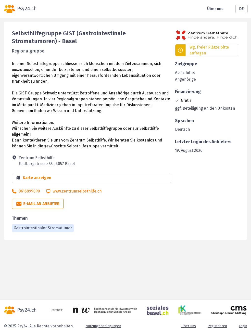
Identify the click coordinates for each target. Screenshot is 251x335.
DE (241, 8)
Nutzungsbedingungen (103, 326)
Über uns (215, 8)
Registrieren (217, 326)
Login (243, 326)
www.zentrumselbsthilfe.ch (77, 191)
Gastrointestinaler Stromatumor (43, 228)
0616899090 (29, 191)
